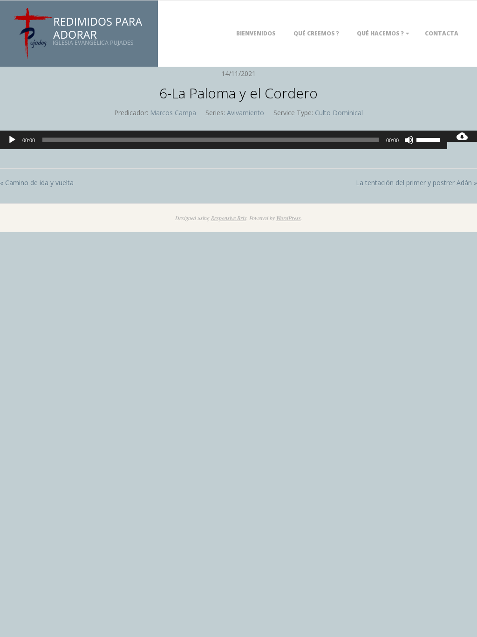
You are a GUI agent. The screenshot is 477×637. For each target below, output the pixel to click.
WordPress (288, 218)
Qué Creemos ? (316, 33)
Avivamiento (245, 112)
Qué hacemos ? (380, 33)
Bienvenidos (256, 33)
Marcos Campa (173, 112)
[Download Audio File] (462, 136)
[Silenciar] (409, 140)
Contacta (441, 33)
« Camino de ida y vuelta (37, 182)
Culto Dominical (339, 112)
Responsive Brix (228, 218)
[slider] (429, 139)
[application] (223, 140)
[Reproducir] (12, 140)
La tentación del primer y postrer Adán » (416, 182)
